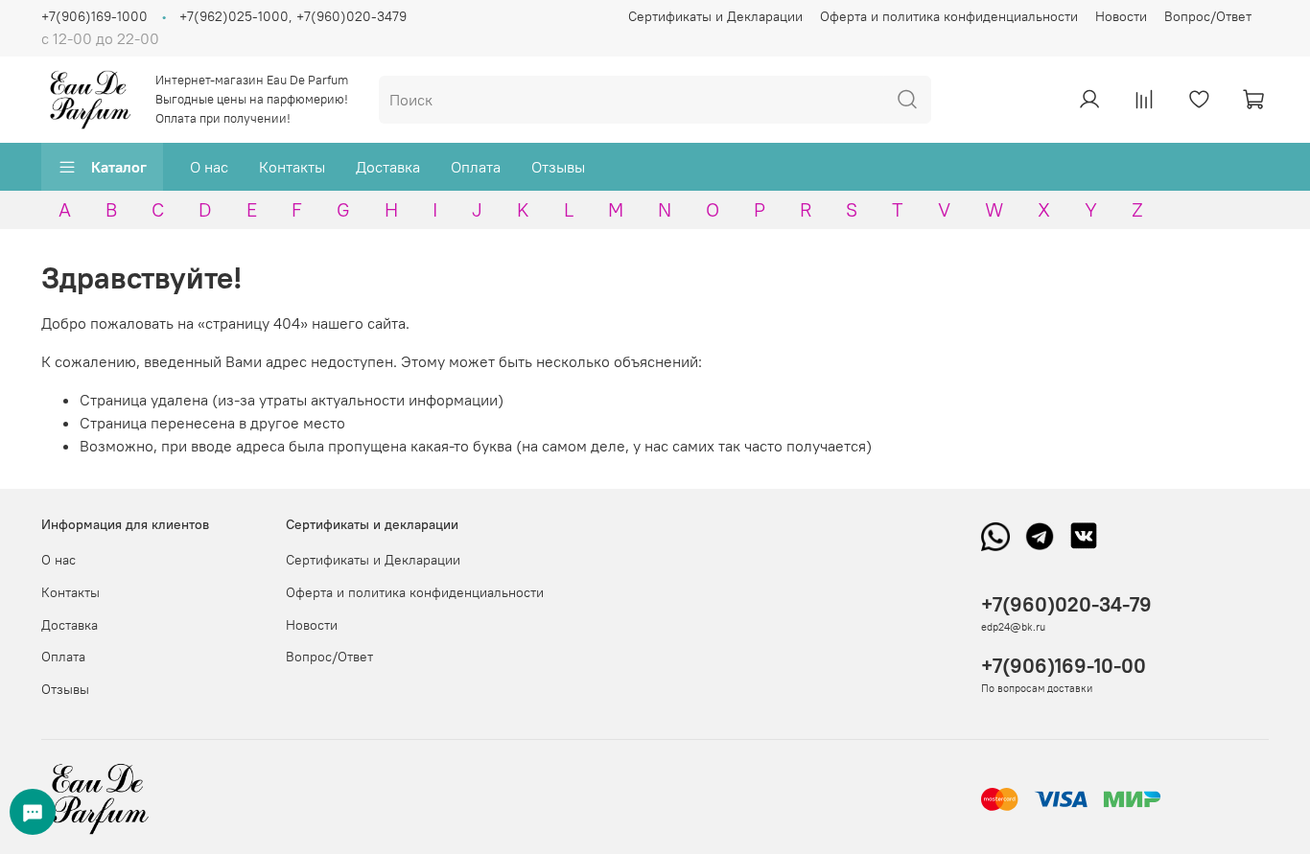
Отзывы (558, 166)
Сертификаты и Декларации (715, 16)
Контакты (292, 166)
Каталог (119, 166)
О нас (209, 166)
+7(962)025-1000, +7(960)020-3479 (293, 16)
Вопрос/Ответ (1208, 16)
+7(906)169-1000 (94, 16)
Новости (1121, 16)
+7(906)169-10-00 (1063, 666)
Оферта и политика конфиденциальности (949, 16)
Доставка (388, 166)
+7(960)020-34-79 (1066, 604)
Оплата (476, 166)
